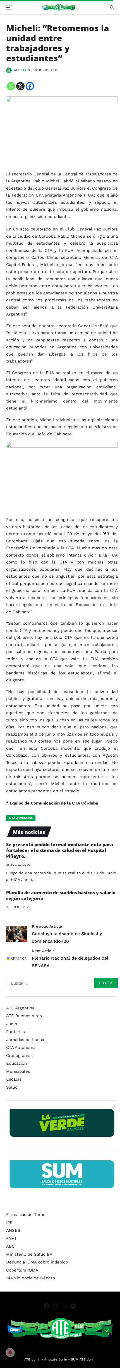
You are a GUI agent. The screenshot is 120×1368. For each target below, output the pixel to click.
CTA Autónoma (21, 818)
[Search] (112, 7)
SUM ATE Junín (83, 1359)
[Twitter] (64, 1306)
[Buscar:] (48, 984)
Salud (12, 1087)
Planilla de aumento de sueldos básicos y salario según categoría (61, 896)
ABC (10, 1246)
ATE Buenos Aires (24, 1015)
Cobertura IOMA (22, 1270)
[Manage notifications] (10, 1352)
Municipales (18, 1071)
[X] (20, 86)
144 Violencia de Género (30, 1277)
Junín (11, 1023)
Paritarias (15, 1031)
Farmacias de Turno (25, 1214)
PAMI (11, 1238)
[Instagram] (55, 1306)
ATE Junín (32, 1359)
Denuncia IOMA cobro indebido (37, 1262)
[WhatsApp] (73, 1306)
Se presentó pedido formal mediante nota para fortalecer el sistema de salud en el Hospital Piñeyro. (59, 850)
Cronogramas (19, 1055)
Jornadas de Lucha (25, 1039)
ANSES (13, 1230)
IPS (9, 1222)
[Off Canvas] (9, 7)
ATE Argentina (20, 1008)
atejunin (22, 70)
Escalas (13, 1079)
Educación (16, 1063)
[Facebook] (30, 86)
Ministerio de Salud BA (29, 1254)
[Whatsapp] (11, 86)
